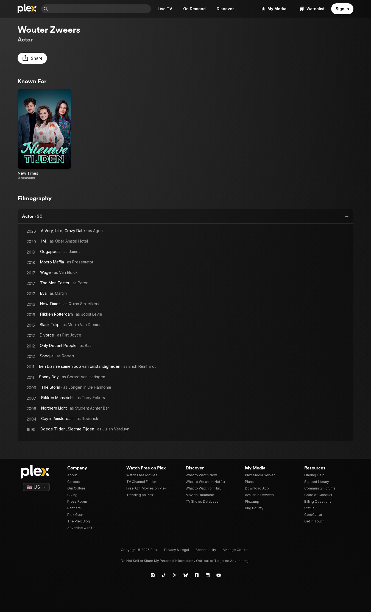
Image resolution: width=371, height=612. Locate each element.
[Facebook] (196, 575)
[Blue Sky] (185, 575)
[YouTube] (218, 575)
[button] (32, 58)
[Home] (27, 8)
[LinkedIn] (207, 575)
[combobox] (100, 8)
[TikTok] (163, 575)
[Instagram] (152, 575)
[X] (174, 575)
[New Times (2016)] (44, 134)
